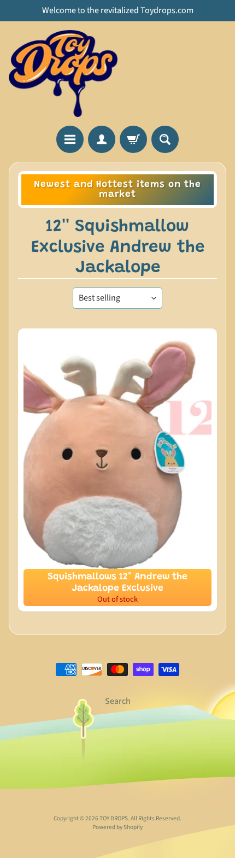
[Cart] (133, 139)
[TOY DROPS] (63, 73)
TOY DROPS (113, 818)
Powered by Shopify (117, 827)
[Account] (101, 139)
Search (118, 701)
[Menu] (70, 139)
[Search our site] (165, 139)
